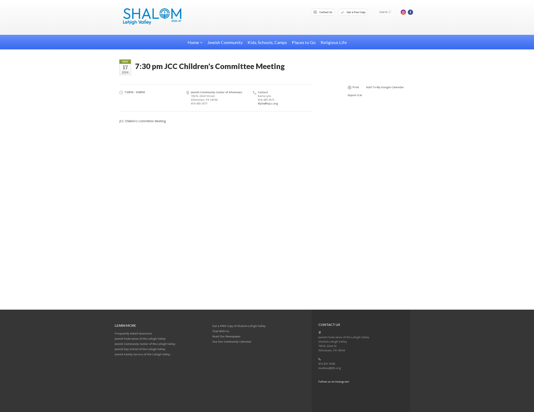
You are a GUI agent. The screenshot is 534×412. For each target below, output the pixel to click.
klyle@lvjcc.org (268, 103)
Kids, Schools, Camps (267, 42)
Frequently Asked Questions (133, 333)
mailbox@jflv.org (329, 368)
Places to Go (304, 42)
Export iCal (355, 95)
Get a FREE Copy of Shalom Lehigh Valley (239, 326)
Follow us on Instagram (333, 381)
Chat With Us (220, 331)
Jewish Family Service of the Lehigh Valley (142, 354)
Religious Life (334, 42)
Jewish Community (225, 42)
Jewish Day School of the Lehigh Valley (140, 349)
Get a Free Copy (355, 12)
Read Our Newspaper (226, 336)
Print (356, 87)
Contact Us (325, 12)
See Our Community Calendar (232, 341)
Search (383, 12)
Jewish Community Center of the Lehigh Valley (145, 344)
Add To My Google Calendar (385, 87)
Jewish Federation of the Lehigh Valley (140, 338)
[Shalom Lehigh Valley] (154, 17)
